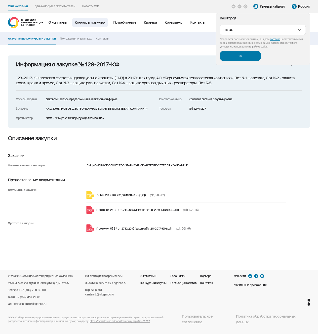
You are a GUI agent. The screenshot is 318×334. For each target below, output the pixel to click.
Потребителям (124, 22)
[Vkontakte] (234, 6)
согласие (275, 39)
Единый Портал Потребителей (55, 6)
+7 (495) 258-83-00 (33, 290)
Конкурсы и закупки (90, 22)
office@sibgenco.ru (34, 304)
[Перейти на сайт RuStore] (272, 285)
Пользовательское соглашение (197, 319)
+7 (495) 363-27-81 (28, 297)
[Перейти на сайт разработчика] (309, 302)
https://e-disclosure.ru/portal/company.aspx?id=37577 (120, 321)
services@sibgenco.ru (112, 283)
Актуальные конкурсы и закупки (32, 38)
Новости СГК (90, 6)
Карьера (150, 22)
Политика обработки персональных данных (265, 319)
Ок (240, 56)
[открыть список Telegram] (239, 6)
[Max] (245, 6)
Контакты (197, 22)
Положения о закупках (76, 38)
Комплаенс (173, 22)
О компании (57, 22)
